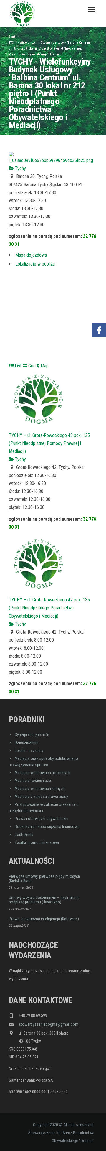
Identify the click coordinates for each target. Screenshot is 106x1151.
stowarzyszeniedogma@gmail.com (48, 1024)
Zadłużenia (24, 834)
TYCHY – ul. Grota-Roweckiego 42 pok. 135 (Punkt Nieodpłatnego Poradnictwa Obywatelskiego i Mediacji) (49, 608)
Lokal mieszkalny (29, 750)
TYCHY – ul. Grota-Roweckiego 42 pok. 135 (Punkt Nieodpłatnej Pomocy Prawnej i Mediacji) (49, 443)
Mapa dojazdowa (31, 255)
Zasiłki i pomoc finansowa (37, 842)
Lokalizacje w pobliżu (35, 264)
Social (99, 313)
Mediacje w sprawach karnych (40, 788)
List (17, 366)
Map (44, 366)
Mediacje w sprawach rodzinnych (42, 772)
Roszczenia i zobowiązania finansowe (47, 826)
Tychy (20, 168)
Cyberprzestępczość (32, 734)
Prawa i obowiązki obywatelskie (41, 818)
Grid (31, 366)
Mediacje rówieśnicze (33, 780)
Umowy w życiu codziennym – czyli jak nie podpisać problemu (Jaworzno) (44, 899)
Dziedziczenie (26, 742)
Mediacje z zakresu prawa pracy (41, 796)
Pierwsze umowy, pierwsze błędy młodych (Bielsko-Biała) (44, 878)
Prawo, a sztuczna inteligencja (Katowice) (44, 918)
